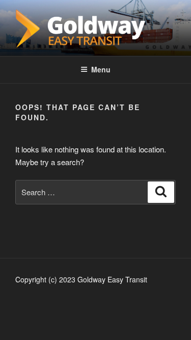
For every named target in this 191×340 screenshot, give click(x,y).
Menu (101, 69)
